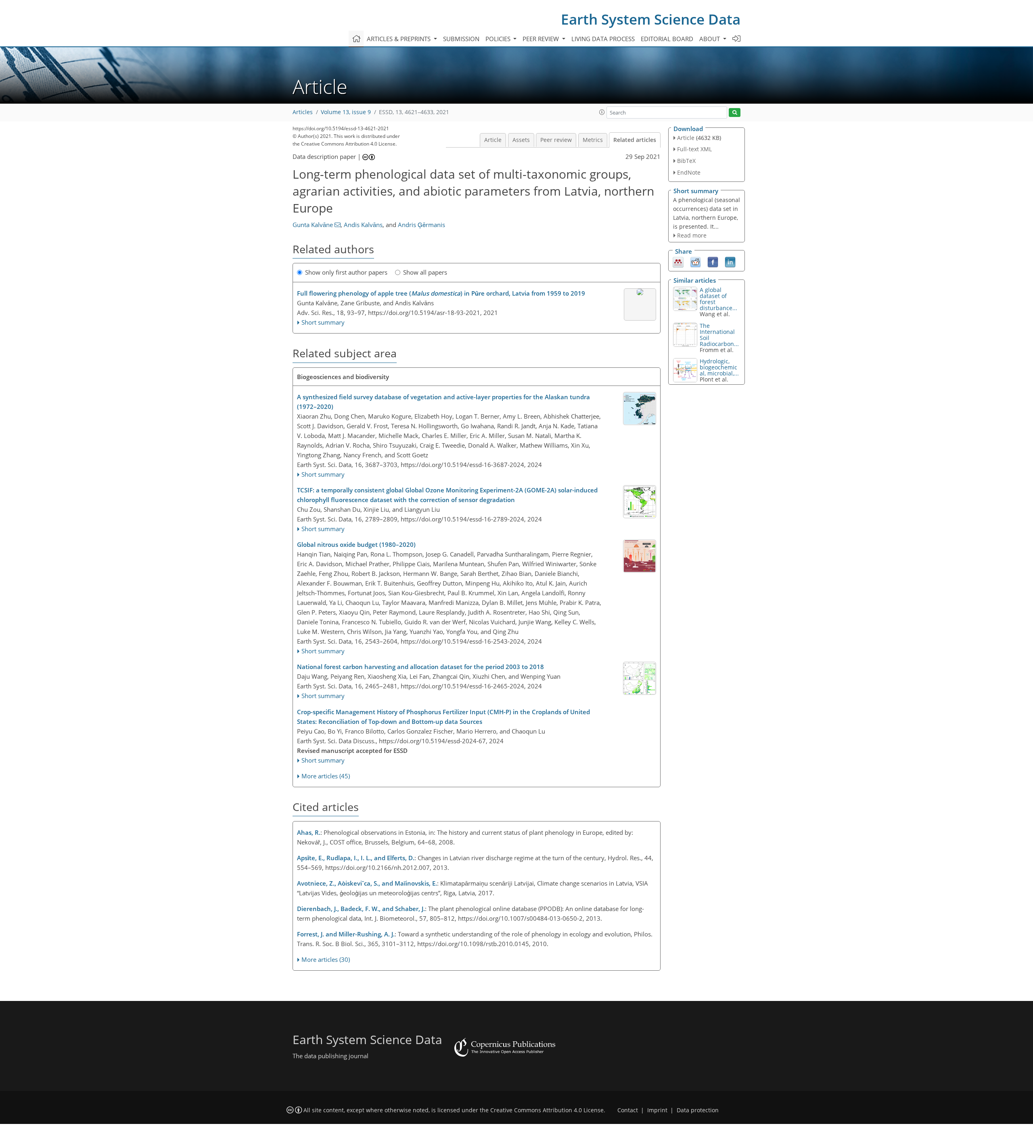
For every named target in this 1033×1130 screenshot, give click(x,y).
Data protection (698, 1110)
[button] (602, 112)
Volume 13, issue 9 (346, 112)
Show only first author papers (346, 272)
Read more (692, 235)
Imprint (657, 1110)
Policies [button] (498, 39)
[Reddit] (695, 262)
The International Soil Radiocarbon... (719, 335)
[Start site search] (734, 112)
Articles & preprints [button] (399, 39)
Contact (627, 1110)
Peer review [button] (541, 39)
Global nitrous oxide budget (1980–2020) (356, 544)
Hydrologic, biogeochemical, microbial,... (719, 367)
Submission (461, 39)
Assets (521, 140)
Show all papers (425, 272)
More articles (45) (325, 776)
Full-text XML (694, 149)
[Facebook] (712, 262)
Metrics (593, 140)
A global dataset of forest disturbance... (718, 299)
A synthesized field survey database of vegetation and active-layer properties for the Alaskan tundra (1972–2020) (443, 402)
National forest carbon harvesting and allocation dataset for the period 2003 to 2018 (420, 667)
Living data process (603, 39)
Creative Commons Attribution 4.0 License (547, 1110)
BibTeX (686, 161)
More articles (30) (325, 959)
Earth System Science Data (650, 19)
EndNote (689, 172)
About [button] (710, 39)
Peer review (556, 140)
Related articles (634, 140)
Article (493, 140)
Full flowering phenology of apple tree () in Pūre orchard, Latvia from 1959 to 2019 (441, 293)
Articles (303, 112)
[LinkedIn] (730, 262)
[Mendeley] (678, 262)
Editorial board (667, 39)
